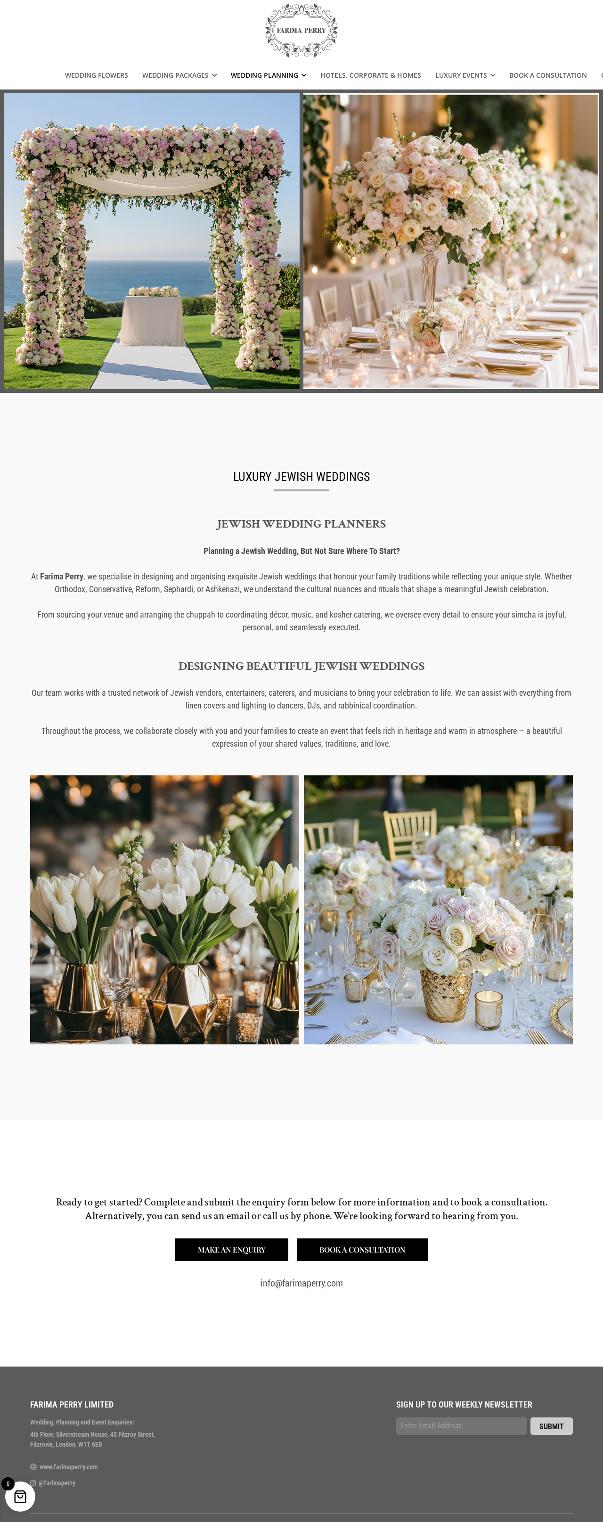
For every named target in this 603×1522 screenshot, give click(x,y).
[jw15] (164, 909)
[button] (213, 75)
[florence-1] (438, 909)
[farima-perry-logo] (301, 30)
